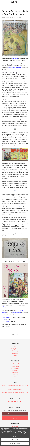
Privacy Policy (24, 433)
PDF (4, 319)
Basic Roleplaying (15, 368)
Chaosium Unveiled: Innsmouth (15, 389)
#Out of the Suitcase (15, 332)
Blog (15, 346)
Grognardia (6, 307)
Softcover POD (6, 317)
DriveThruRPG (6, 321)
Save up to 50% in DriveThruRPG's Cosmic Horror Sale (15, 392)
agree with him (19, 206)
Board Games (15, 377)
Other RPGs (15, 372)
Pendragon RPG (15, 370)
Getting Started (15, 349)
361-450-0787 (15, 426)
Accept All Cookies (15, 443)
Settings (15, 436)
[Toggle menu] (2, 2)
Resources (15, 353)
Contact (15, 355)
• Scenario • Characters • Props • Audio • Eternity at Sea (15, 386)
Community (15, 351)
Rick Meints (15, 58)
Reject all (15, 440)
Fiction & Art (15, 374)
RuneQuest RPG (15, 366)
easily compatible (16, 312)
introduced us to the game (15, 67)
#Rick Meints (24, 332)
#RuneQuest (15, 334)
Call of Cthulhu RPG (15, 364)
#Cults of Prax (6, 332)
